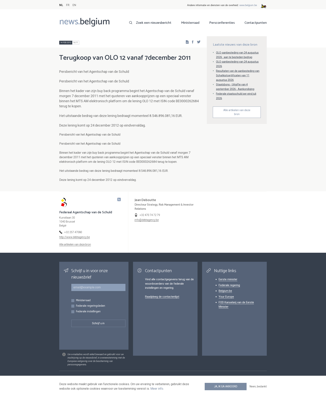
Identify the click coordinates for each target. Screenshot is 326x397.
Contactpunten (255, 23)
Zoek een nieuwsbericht (153, 23)
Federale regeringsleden (90, 306)
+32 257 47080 (73, 232)
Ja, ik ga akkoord (225, 386)
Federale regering (229, 285)
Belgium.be (225, 291)
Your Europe (226, 296)
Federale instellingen (88, 311)
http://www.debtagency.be (74, 237)
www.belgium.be (248, 5)
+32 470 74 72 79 (150, 215)
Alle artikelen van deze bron (236, 112)
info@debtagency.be (147, 219)
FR (67, 5)
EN (74, 5)
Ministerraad (190, 23)
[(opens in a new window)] (191, 41)
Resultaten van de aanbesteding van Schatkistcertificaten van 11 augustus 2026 (237, 75)
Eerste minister (228, 279)
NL (61, 5)
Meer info (156, 388)
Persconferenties (222, 23)
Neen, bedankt (258, 386)
